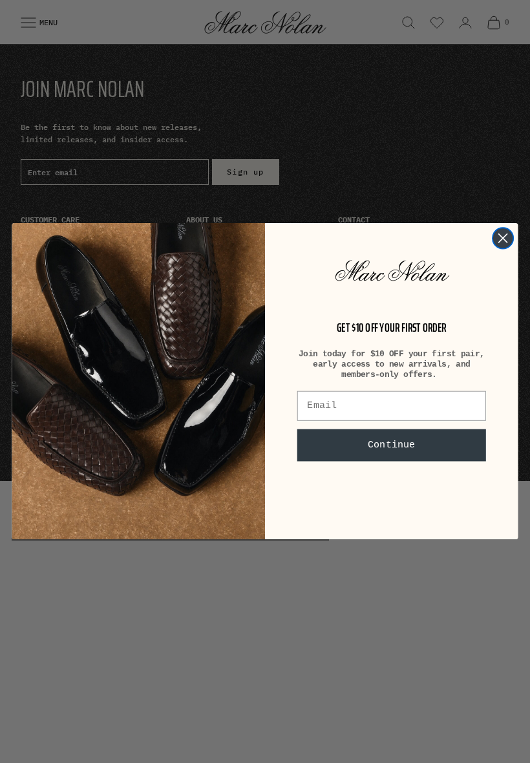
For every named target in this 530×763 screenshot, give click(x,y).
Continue (392, 445)
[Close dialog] (503, 238)
